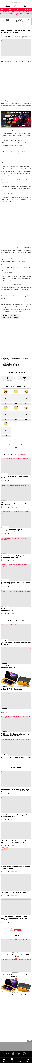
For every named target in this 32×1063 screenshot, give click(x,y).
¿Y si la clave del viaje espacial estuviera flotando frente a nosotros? (15, 734)
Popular (7, 6)
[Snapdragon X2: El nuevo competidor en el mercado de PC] (16, 747)
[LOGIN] (30, 9)
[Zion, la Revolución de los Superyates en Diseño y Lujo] (16, 466)
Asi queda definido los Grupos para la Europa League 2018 (14, 815)
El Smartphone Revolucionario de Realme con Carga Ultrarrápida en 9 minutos (15, 841)
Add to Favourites (14, 315)
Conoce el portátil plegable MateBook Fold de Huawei (7, 20)
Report (16, 317)
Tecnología (4, 640)
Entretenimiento (21, 454)
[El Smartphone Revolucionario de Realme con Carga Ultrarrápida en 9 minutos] (16, 830)
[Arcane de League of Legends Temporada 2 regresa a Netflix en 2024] (16, 572)
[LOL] (6, 848)
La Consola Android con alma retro (13, 689)
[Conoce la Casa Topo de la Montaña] (16, 882)
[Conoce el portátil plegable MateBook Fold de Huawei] (7, 14)
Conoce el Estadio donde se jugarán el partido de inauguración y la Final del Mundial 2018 (14, 918)
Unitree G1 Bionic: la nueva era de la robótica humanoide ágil (22, 20)
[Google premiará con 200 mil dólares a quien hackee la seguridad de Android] (16, 779)
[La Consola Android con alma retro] (16, 679)
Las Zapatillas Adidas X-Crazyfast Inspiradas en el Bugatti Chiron (13, 530)
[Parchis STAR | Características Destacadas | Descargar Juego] (16, 856)
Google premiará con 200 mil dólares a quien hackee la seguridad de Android (15, 790)
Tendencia (24, 6)
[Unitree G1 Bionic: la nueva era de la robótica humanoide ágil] (22, 14)
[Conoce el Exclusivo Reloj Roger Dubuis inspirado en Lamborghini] (16, 545)
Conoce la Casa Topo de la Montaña (13, 892)
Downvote (24, 378)
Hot (15, 6)
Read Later (4, 315)
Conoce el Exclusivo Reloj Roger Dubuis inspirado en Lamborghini (14, 556)
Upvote (7, 378)
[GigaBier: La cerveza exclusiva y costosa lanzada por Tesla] (16, 598)
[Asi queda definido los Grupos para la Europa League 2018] (16, 804)
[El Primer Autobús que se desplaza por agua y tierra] (16, 492)
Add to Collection (7, 317)
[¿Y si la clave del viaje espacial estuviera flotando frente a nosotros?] (16, 724)
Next (31, 18)
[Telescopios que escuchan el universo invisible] (16, 700)
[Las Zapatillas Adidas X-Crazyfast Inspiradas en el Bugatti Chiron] (16, 519)
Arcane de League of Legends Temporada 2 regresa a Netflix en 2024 (15, 583)
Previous (1, 18)
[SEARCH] (25, 9)
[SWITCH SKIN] (28, 9)
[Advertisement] (16, 82)
